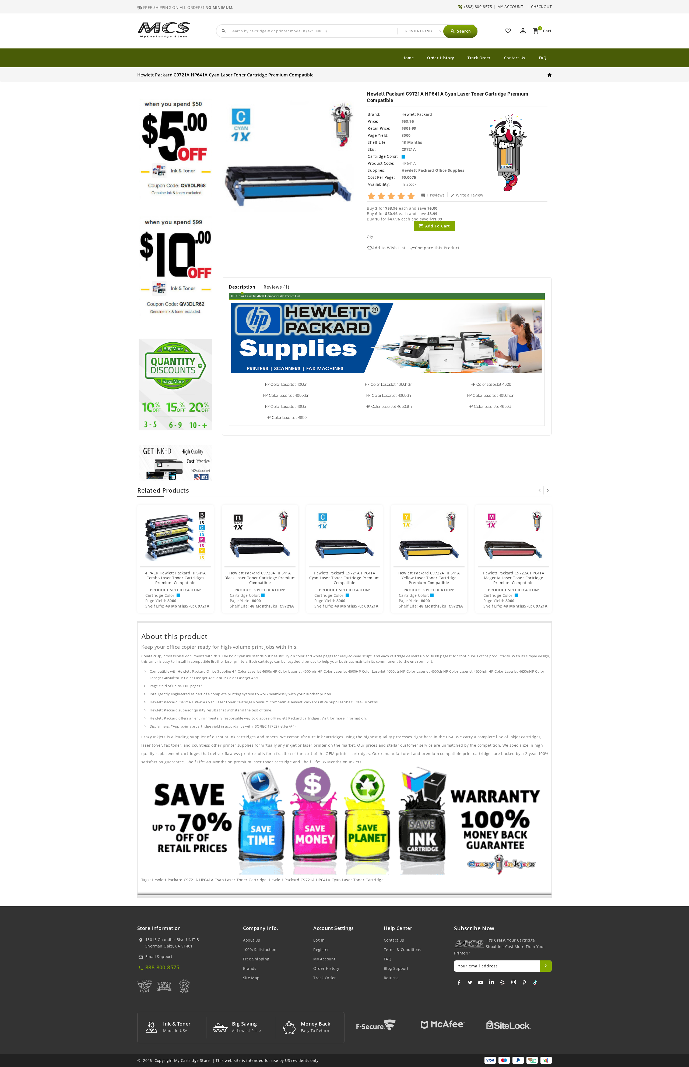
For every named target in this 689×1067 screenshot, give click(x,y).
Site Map (251, 977)
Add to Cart (437, 226)
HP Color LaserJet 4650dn (491, 406)
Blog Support (396, 968)
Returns (391, 977)
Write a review (466, 194)
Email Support (158, 956)
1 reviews (433, 194)
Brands (249, 968)
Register (321, 949)
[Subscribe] (546, 966)
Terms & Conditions (402, 949)
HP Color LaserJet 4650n (286, 406)
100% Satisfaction (260, 949)
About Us (251, 940)
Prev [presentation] (540, 490)
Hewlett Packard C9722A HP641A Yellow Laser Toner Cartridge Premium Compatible (429, 577)
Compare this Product (435, 248)
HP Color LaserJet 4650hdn (490, 395)
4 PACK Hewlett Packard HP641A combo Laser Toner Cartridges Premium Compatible (175, 577)
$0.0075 (409, 177)
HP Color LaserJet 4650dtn (388, 406)
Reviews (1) (276, 287)
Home (408, 57)
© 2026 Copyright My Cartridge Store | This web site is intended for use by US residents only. (228, 1060)
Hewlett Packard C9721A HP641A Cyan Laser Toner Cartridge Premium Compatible (344, 577)
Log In (319, 940)
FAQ (542, 57)
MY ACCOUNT (510, 6)
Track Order (478, 57)
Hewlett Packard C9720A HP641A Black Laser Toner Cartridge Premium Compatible (260, 577)
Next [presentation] (548, 490)
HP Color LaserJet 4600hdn (388, 384)
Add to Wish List (386, 248)
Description (242, 287)
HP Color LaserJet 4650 (286, 417)
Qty (370, 236)
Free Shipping (256, 958)
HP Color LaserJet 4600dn (388, 395)
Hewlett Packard (417, 114)
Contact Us (514, 57)
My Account (324, 958)
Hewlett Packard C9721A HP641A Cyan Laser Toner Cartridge (209, 879)
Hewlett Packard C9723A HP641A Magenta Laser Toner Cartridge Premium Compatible (513, 577)
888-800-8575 (162, 967)
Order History (440, 57)
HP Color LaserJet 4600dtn (286, 395)
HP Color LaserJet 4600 (491, 384)
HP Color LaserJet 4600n (286, 384)
